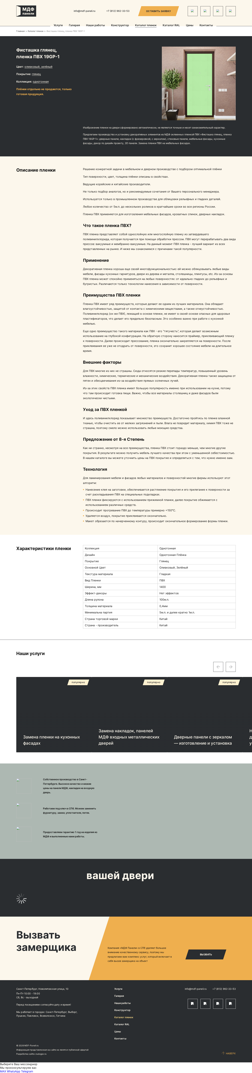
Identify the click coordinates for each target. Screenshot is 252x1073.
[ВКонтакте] (218, 11)
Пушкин (21, 1015)
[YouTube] (231, 11)
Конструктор (120, 25)
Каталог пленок (146, 25)
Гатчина (60, 1015)
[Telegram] (193, 11)
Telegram (27, 1071)
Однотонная (41, 81)
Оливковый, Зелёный (38, 66)
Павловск (32, 1015)
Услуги (58, 25)
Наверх (231, 1053)
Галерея (74, 25)
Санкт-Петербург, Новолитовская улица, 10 (42, 988)
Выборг (72, 1011)
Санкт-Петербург (56, 1011)
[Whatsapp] (205, 11)
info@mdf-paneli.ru (84, 10)
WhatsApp (13, 1071)
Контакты (206, 25)
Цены (189, 25)
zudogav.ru (40, 1054)
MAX (3, 1071)
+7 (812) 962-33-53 (224, 988)
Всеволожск (47, 1015)
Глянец (36, 74)
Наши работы (95, 25)
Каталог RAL (171, 25)
